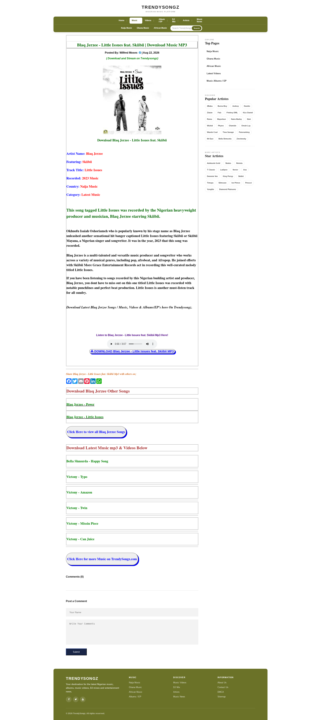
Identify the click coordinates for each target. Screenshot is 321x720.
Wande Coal (212, 132)
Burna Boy (222, 106)
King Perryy (228, 176)
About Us (222, 682)
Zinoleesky (241, 139)
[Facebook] (69, 699)
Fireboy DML (232, 113)
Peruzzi (248, 183)
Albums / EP (135, 696)
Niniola (239, 163)
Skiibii (87, 161)
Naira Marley (236, 119)
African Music (160, 28)
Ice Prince (236, 183)
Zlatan (209, 113)
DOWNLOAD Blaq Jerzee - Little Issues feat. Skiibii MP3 (133, 351)
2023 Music (90, 178)
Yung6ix (210, 189)
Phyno (221, 126)
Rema (209, 119)
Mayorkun (221, 119)
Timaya (210, 183)
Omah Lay (245, 126)
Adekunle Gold (213, 163)
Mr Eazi (210, 139)
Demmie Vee (212, 176)
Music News (179, 696)
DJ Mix (176, 687)
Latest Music (90, 194)
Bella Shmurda (225, 139)
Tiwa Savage (228, 132)
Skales (228, 163)
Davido (247, 106)
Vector (235, 170)
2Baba (209, 106)
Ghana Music (143, 28)
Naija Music (126, 28)
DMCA (221, 692)
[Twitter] (76, 699)
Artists (176, 692)
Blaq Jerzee (94, 153)
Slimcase (222, 183)
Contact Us (223, 687)
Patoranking (244, 132)
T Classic (211, 170)
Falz (219, 113)
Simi (249, 119)
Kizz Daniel (248, 113)
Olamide (232, 126)
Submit (76, 652)
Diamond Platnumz (227, 189)
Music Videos (179, 682)
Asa (245, 170)
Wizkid (210, 126)
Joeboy (235, 106)
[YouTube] (83, 699)
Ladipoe (223, 170)
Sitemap (222, 696)
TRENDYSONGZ (161, 7)
